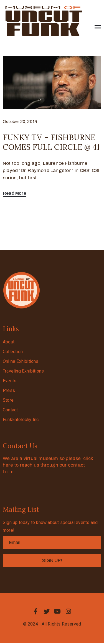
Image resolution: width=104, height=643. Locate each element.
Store (8, 400)
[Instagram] (68, 611)
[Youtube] (57, 611)
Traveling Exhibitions (23, 371)
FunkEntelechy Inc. (21, 419)
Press (9, 390)
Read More (14, 193)
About (8, 342)
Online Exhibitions (21, 361)
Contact (10, 409)
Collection (13, 351)
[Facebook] (36, 611)
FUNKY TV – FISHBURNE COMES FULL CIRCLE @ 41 (51, 142)
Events (9, 380)
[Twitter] (47, 611)
